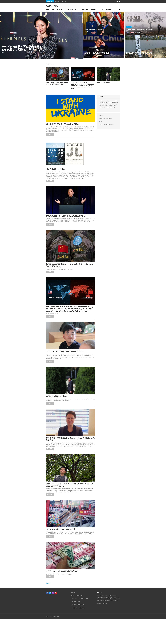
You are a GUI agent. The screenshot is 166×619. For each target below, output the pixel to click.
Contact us (104, 603)
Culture (128, 26)
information (60, 9)
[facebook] (47, 593)
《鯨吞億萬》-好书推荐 (55, 169)
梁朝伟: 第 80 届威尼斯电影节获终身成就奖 (97, 53)
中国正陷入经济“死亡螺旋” (103, 82)
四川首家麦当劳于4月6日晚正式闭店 (60, 529)
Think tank (93, 9)
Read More (49, 134)
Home (47, 9)
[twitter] (50, 593)
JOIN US (101, 9)
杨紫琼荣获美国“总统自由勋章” (94, 29)
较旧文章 (48, 583)
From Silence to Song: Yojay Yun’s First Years (64, 351)
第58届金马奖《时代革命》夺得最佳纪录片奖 (139, 53)
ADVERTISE (108, 9)
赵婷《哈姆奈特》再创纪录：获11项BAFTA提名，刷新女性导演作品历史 (23, 48)
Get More (99, 603)
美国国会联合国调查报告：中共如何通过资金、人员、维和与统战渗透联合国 (57, 83)
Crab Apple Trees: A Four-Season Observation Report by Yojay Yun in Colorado (69, 485)
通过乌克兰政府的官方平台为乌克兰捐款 (62, 124)
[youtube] (55, 593)
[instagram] (53, 593)
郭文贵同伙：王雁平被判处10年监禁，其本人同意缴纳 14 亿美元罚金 (70, 439)
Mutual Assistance (71, 9)
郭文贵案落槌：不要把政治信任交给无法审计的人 (66, 216)
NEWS (53, 9)
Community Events (83, 9)
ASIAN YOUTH (50, 1)
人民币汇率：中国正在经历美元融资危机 (62, 571)
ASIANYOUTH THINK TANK (77, 608)
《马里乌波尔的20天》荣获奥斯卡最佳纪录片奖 (140, 29)
